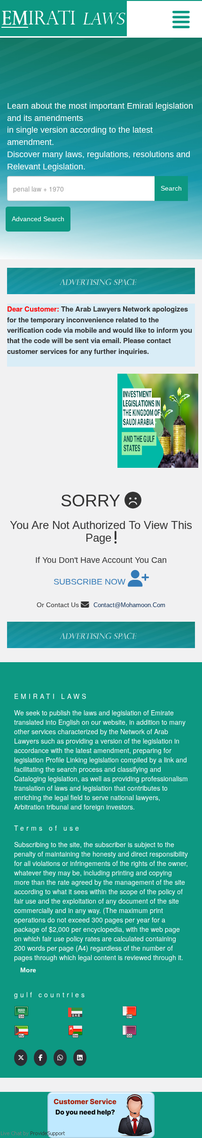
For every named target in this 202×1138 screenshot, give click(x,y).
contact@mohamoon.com (129, 605)
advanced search (38, 219)
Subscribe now (91, 581)
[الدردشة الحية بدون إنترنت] (101, 1101)
